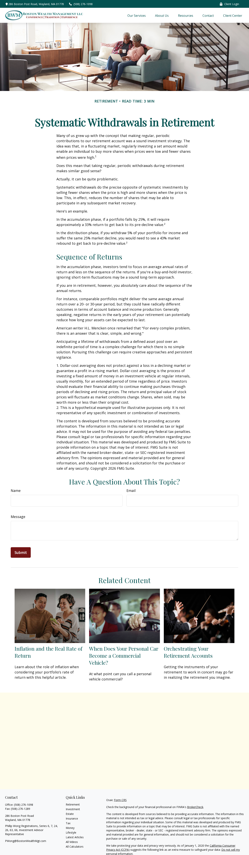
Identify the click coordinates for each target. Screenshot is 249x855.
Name (16, 490)
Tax (68, 823)
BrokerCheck (195, 807)
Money (70, 828)
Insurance (72, 818)
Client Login (231, 4)
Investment (73, 809)
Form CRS (120, 800)
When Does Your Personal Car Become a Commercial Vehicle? (123, 655)
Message (18, 516)
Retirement (73, 804)
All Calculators (74, 846)
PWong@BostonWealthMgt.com (25, 841)
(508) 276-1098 (83, 4)
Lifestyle (71, 832)
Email (131, 490)
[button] (136, 15)
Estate (70, 814)
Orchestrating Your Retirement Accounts (188, 652)
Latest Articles (75, 837)
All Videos (72, 842)
